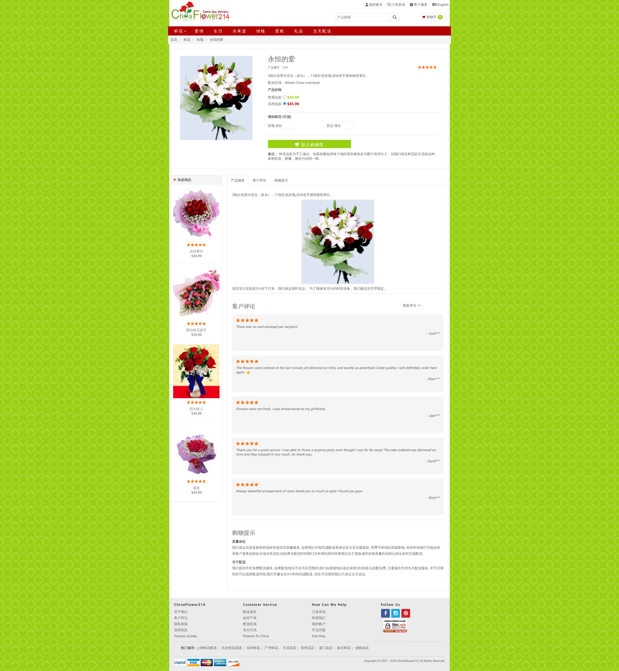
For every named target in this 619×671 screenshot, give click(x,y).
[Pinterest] (405, 613)
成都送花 (362, 648)
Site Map (318, 636)
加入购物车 (312, 144)
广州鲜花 (271, 648)
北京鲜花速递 (231, 648)
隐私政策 (181, 624)
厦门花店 (325, 648)
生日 (218, 31)
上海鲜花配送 (207, 648)
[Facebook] (385, 613)
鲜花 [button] (178, 31)
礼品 (298, 31)
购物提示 (281, 180)
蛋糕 (279, 31)
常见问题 (318, 630)
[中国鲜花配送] (201, 11)
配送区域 (250, 624)
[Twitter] (395, 613)
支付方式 (250, 630)
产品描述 (237, 180)
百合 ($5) (333, 125)
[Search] (395, 17)
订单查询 (318, 612)
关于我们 (181, 612)
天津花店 (289, 648)
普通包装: (283, 97)
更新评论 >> (412, 305)
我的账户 (318, 624)
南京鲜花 (344, 648)
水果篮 (240, 31)
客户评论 (259, 180)
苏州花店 (307, 648)
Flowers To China (256, 636)
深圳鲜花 (253, 648)
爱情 (199, 31)
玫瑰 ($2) (274, 125)
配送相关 (250, 612)
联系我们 (318, 618)
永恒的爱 (216, 39)
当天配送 (322, 31)
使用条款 (181, 630)
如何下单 (250, 618)
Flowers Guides (185, 636)
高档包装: (283, 103)
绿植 (260, 31)
